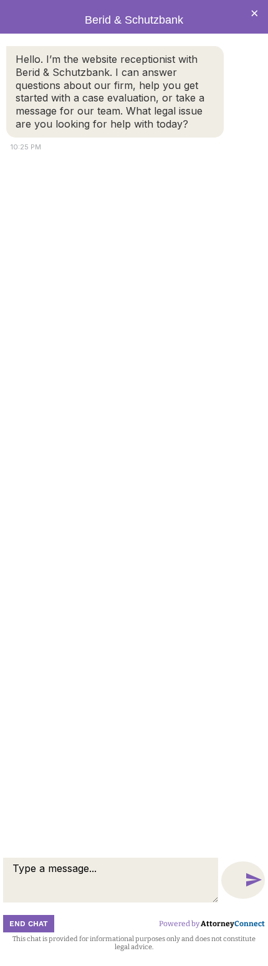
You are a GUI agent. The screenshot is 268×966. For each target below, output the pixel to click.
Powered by (212, 923)
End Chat (28, 923)
